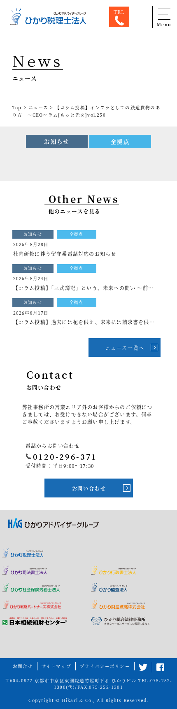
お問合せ (23, 666)
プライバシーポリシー (105, 666)
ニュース (38, 107)
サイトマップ (56, 666)
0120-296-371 (65, 456)
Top (17, 107)
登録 (58, 649)
